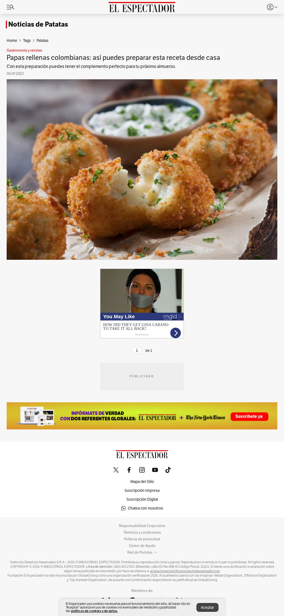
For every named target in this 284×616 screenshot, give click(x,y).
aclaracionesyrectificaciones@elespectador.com (185, 571)
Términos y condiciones (142, 532)
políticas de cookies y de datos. (94, 611)
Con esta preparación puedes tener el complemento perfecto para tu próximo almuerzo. (91, 66)
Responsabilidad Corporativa (142, 526)
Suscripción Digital (142, 499)
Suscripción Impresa (142, 490)
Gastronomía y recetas (24, 50)
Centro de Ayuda (142, 546)
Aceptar (207, 607)
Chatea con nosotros (145, 508)
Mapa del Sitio (142, 481)
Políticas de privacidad (142, 539)
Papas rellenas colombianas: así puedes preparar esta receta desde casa (113, 57)
